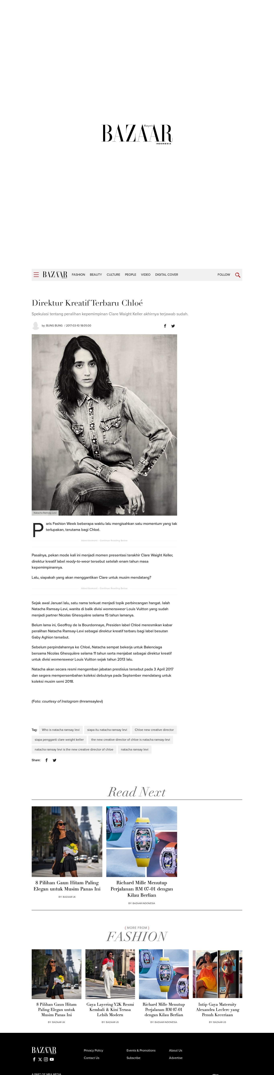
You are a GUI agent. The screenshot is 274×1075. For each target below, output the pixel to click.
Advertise (176, 1058)
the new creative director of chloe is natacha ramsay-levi (130, 740)
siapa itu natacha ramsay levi (107, 730)
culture (113, 275)
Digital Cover (166, 275)
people (130, 275)
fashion (78, 275)
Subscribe (133, 1058)
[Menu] (36, 274)
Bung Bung (54, 325)
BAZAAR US (112, 1022)
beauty (96, 275)
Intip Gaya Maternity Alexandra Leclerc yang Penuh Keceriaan (217, 1010)
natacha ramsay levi (134, 750)
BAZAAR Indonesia (144, 903)
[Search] (237, 275)
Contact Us (91, 1058)
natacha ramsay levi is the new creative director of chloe (74, 750)
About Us (175, 1050)
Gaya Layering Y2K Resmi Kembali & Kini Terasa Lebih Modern (110, 1010)
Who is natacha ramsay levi (61, 730)
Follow (224, 275)
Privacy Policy (93, 1050)
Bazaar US (219, 1022)
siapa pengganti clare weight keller (59, 740)
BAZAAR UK (69, 896)
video (145, 275)
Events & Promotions (141, 1050)
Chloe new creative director (154, 730)
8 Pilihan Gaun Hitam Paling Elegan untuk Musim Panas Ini (66, 886)
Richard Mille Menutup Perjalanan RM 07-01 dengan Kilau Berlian (142, 889)
